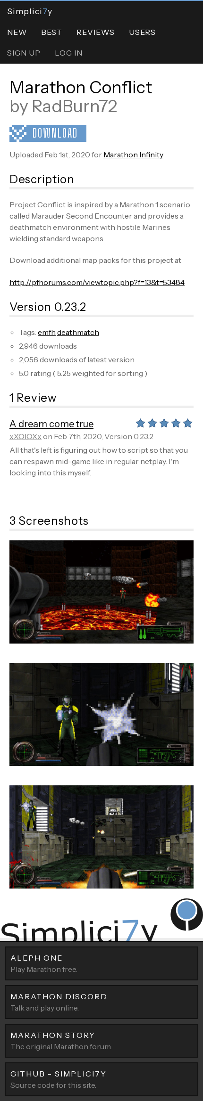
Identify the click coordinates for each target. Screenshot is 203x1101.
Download (55, 133)
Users (142, 32)
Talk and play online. (59, 1002)
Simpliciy (29, 11)
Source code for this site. (58, 1079)
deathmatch (78, 332)
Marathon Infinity (133, 154)
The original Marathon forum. (61, 1040)
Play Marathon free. (43, 963)
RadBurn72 (74, 106)
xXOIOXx (25, 436)
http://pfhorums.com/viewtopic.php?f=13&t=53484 (97, 282)
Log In (69, 52)
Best (51, 32)
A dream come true (51, 424)
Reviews (95, 32)
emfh (47, 332)
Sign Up (24, 52)
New (17, 32)
